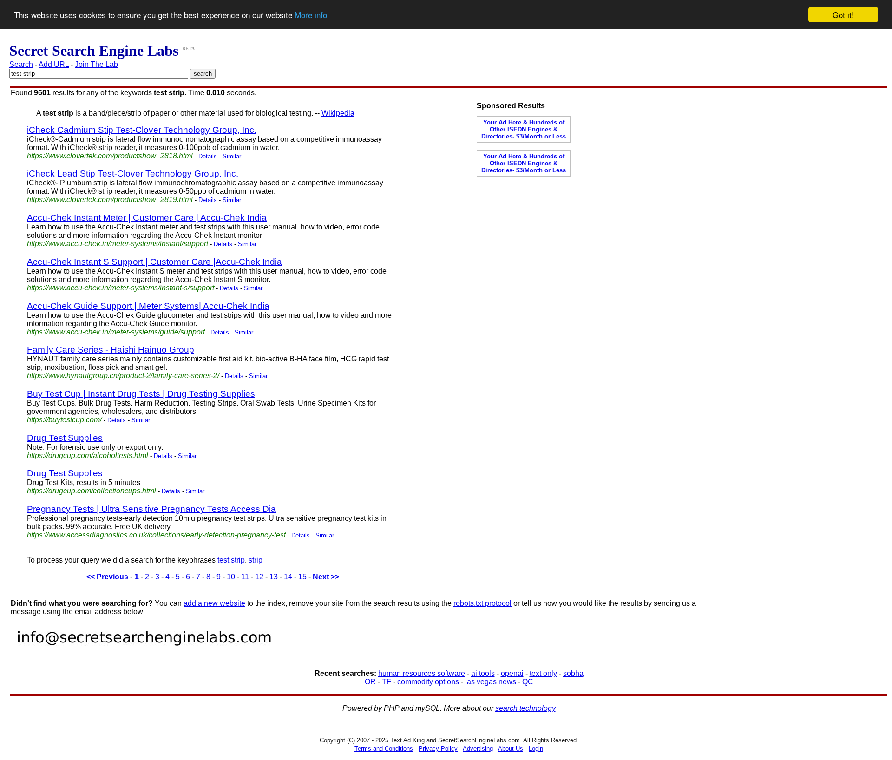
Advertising (478, 748)
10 (231, 577)
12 (259, 577)
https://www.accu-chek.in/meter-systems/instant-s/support (120, 288)
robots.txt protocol (482, 603)
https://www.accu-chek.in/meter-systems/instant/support (117, 244)
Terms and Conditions (383, 748)
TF (386, 682)
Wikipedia (337, 113)
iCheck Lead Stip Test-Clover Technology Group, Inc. (132, 173)
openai (512, 673)
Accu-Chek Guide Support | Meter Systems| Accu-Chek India (148, 306)
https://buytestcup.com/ (64, 420)
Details (207, 156)
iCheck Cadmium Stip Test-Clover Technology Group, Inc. (141, 130)
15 (302, 577)
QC (527, 682)
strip (255, 560)
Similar (232, 156)
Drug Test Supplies (65, 438)
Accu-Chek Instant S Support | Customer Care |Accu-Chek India (154, 262)
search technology (525, 708)
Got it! (843, 14)
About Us (510, 748)
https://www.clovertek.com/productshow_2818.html (110, 156)
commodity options (428, 682)
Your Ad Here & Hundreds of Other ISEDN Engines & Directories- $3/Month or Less (523, 129)
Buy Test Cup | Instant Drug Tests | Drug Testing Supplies (141, 394)
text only (543, 673)
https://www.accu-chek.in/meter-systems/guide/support (116, 332)
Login (536, 748)
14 (288, 577)
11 (245, 577)
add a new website (214, 603)
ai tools (483, 673)
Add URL (54, 64)
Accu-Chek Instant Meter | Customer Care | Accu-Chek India (147, 218)
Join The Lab (96, 64)
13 (273, 577)
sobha (573, 673)
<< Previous (107, 577)
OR (370, 682)
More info (311, 15)
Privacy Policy (438, 748)
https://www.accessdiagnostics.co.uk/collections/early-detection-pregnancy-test (156, 535)
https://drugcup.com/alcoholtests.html (87, 455)
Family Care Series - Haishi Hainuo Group (110, 349)
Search (21, 64)
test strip (231, 560)
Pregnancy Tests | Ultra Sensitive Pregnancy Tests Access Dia (151, 509)
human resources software (421, 673)
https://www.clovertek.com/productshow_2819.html (110, 199)
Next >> (326, 577)
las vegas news (490, 682)
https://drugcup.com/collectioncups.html (91, 491)
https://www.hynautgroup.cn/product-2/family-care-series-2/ (123, 376)
